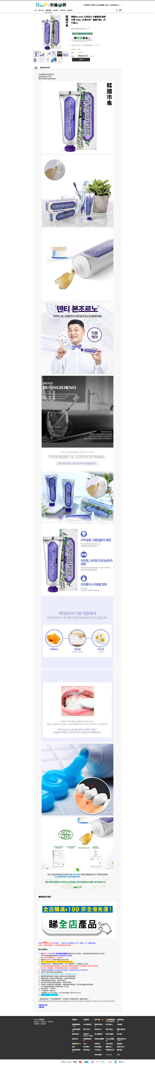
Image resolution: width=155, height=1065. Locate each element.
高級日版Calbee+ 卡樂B (88, 1035)
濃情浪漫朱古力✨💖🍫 (121, 1039)
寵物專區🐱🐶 (76, 1044)
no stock (109, 1054)
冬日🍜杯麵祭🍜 (110, 1039)
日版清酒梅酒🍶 (76, 1030)
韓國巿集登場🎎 (121, 1030)
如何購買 (55, 10)
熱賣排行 (75, 1019)
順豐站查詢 (45, 974)
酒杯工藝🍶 (86, 1029)
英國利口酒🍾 (121, 1047)
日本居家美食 (87, 1024)
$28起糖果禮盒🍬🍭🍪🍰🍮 (110, 1020)
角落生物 (97, 1044)
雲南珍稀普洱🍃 (99, 1025)
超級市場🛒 (75, 1039)
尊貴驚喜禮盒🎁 (87, 1039)
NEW (118, 1054)
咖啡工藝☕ (109, 1029)
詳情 (35, 68)
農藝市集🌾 (109, 1047)
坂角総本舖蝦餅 (99, 1039)
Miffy (85, 1044)
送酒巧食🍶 (98, 1029)
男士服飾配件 (99, 1034)
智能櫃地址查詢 (71, 974)
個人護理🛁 (109, 1024)
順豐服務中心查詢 (57, 974)
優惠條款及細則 (45, 68)
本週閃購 (86, 1019)
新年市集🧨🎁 (99, 1019)
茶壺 (73, 1047)
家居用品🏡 (86, 1050)
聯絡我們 (62, 10)
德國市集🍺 (75, 1034)
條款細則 (70, 10)
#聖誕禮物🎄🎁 (121, 1020)
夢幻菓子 (119, 1034)
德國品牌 (119, 1044)
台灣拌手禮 (109, 1044)
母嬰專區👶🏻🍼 (110, 1050)
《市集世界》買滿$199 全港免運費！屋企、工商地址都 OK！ (101, 5)
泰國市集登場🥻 (76, 1050)
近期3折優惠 (109, 1034)
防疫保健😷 (98, 1047)
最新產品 (119, 1050)
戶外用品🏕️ (98, 1050)
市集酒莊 (119, 1024)
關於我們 (41, 10)
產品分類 (48, 10)
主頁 (35, 10)
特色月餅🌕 (98, 1054)
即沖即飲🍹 (86, 1047)
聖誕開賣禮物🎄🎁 (76, 1025)
